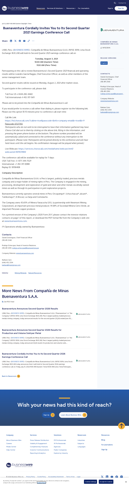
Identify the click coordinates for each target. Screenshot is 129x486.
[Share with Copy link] (28, 40)
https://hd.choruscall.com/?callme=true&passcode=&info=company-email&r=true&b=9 (44, 120)
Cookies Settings (90, 481)
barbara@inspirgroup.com (11, 265)
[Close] (126, 482)
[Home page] (15, 8)
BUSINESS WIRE (21, 50)
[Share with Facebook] (19, 40)
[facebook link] (116, 477)
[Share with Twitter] (15, 40)
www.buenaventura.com (15, 221)
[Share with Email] (24, 40)
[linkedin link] (107, 477)
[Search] (115, 3)
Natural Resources (35, 273)
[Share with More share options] (33, 40)
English (104, 63)
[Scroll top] (121, 425)
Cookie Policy (41, 482)
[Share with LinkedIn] (11, 40)
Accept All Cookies (106, 481)
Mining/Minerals (21, 273)
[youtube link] (112, 477)
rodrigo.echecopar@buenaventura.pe (25, 248)
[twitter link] (102, 477)
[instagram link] (121, 477)
